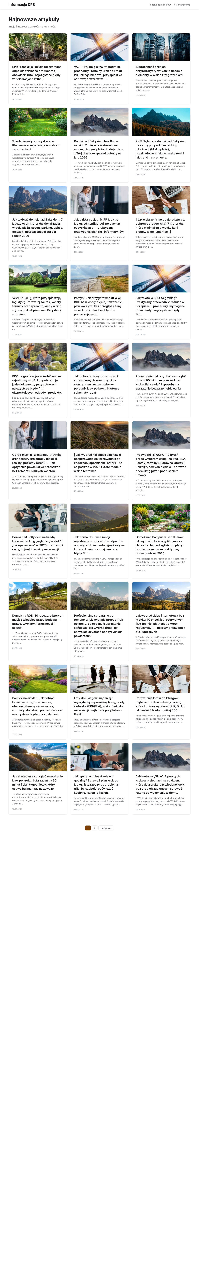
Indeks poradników (160, 4)
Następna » (106, 828)
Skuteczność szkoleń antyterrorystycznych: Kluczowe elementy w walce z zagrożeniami (159, 71)
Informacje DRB (22, 4)
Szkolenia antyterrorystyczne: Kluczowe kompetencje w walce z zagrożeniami (36, 145)
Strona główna (182, 4)
